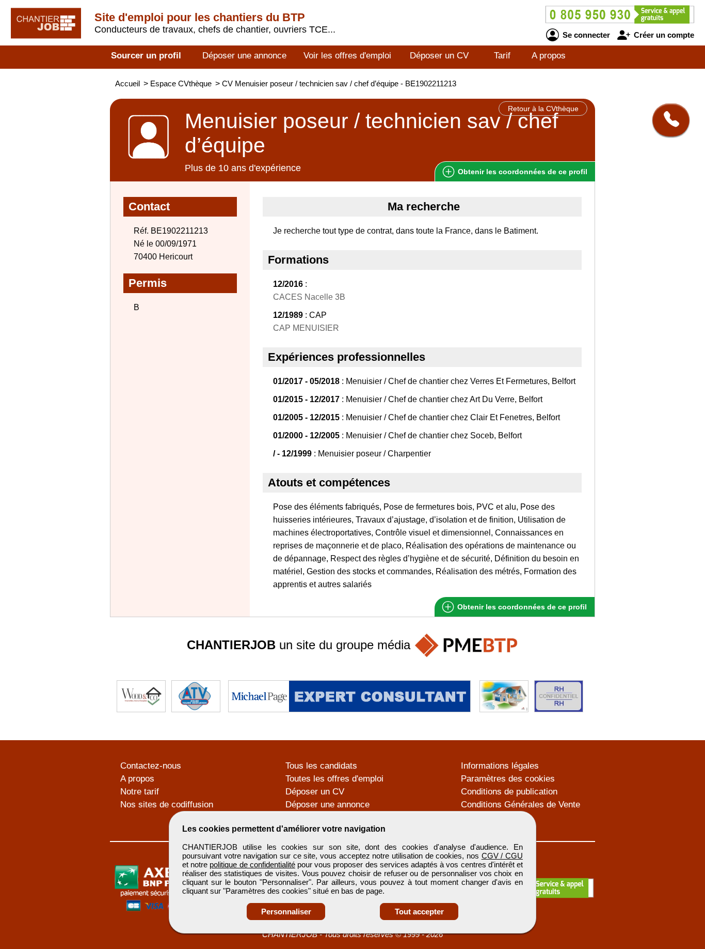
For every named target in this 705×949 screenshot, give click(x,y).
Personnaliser (286, 911)
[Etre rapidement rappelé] (667, 120)
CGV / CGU (502, 855)
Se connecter (585, 34)
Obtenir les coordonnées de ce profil (521, 607)
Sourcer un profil (146, 55)
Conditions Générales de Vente (520, 804)
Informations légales (500, 766)
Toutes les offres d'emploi (334, 779)
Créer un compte (663, 34)
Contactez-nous (150, 766)
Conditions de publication (509, 792)
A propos (549, 55)
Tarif (502, 55)
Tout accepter (419, 911)
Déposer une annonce (244, 55)
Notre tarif (139, 792)
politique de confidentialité (252, 864)
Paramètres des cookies (508, 779)
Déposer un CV (439, 55)
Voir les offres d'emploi (347, 55)
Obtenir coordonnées (521, 171)
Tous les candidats (321, 766)
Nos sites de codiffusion (166, 804)
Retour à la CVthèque (543, 108)
